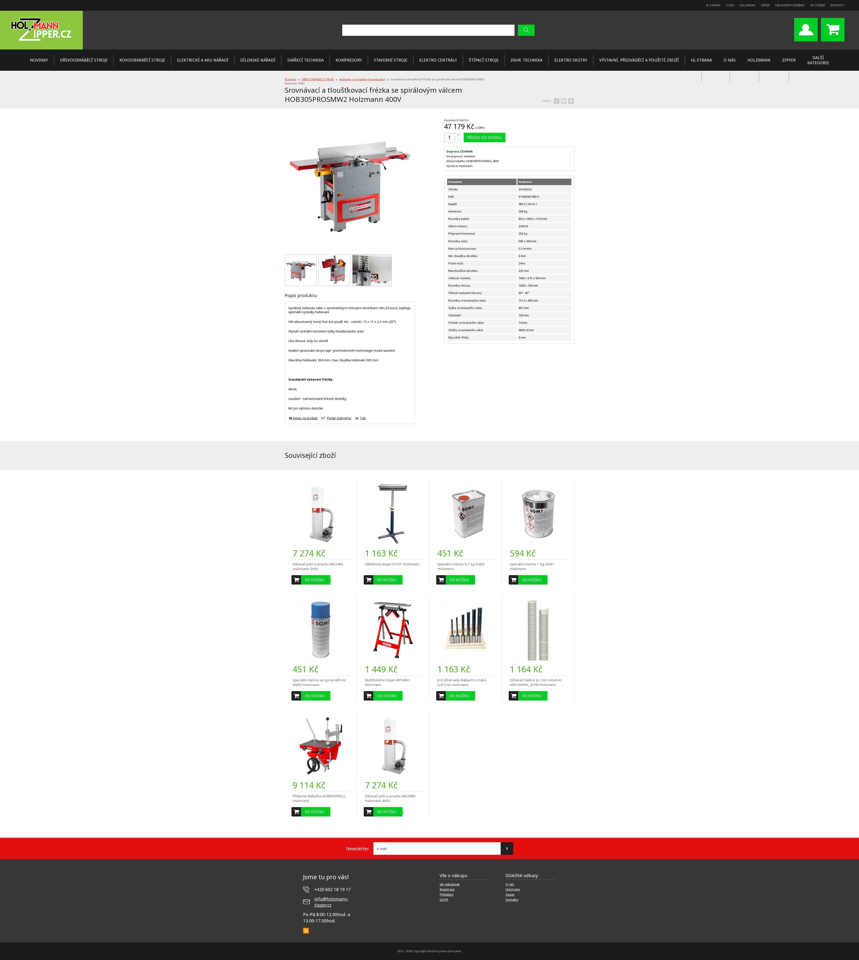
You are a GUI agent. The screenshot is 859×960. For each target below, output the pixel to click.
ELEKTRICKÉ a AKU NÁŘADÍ (202, 60)
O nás (730, 5)
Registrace (447, 889)
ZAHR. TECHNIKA (526, 60)
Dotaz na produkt (305, 418)
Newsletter (357, 848)
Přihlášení (446, 895)
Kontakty (837, 5)
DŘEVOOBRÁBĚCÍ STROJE (84, 60)
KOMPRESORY (349, 60)
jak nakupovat (450, 884)
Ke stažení (817, 5)
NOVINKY (39, 60)
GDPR (444, 900)
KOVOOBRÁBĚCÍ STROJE (142, 60)
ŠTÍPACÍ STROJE (484, 60)
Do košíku (314, 579)
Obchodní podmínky (790, 5)
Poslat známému (339, 418)
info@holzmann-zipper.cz (331, 902)
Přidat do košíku (484, 137)
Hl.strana (713, 5)
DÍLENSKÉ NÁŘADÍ (257, 60)
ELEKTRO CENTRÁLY (438, 60)
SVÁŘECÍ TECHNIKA (305, 60)
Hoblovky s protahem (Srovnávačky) (362, 79)
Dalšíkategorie (818, 60)
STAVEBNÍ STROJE (390, 60)
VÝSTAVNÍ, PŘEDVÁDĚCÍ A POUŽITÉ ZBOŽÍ (639, 60)
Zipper (765, 5)
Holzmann (747, 5)
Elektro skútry (570, 60)
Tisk (363, 418)
